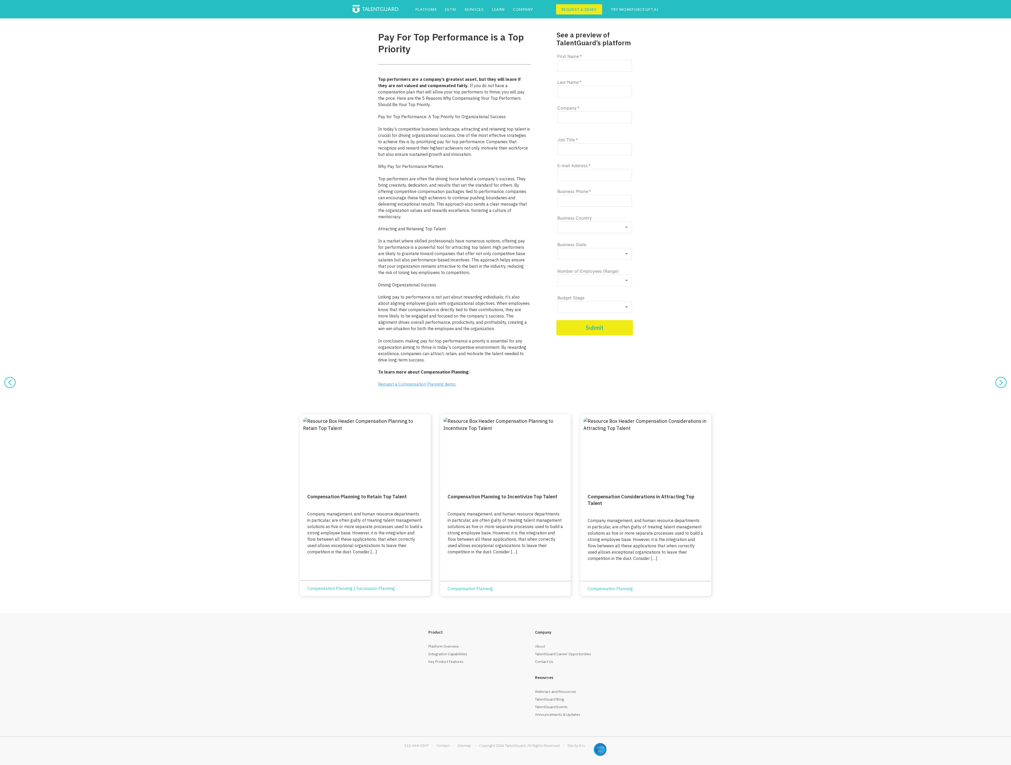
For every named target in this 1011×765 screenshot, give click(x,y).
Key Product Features (446, 661)
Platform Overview (443, 646)
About (540, 646)
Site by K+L (576, 745)
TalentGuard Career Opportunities (563, 654)
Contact (443, 745)
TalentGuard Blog (549, 699)
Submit (594, 327)
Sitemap (464, 745)
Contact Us (544, 661)
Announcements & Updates (557, 714)
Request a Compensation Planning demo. (417, 384)
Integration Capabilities (447, 654)
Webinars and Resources (555, 691)
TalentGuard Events (551, 706)
